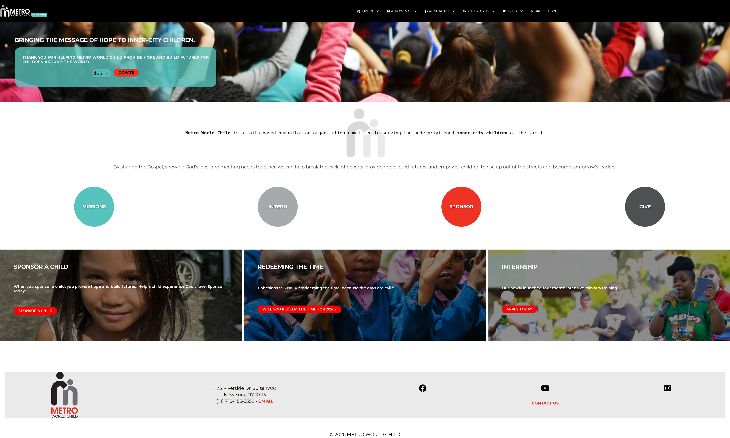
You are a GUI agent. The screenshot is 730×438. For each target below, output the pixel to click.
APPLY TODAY (519, 309)
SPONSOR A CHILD (35, 311)
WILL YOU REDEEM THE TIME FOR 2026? (299, 309)
